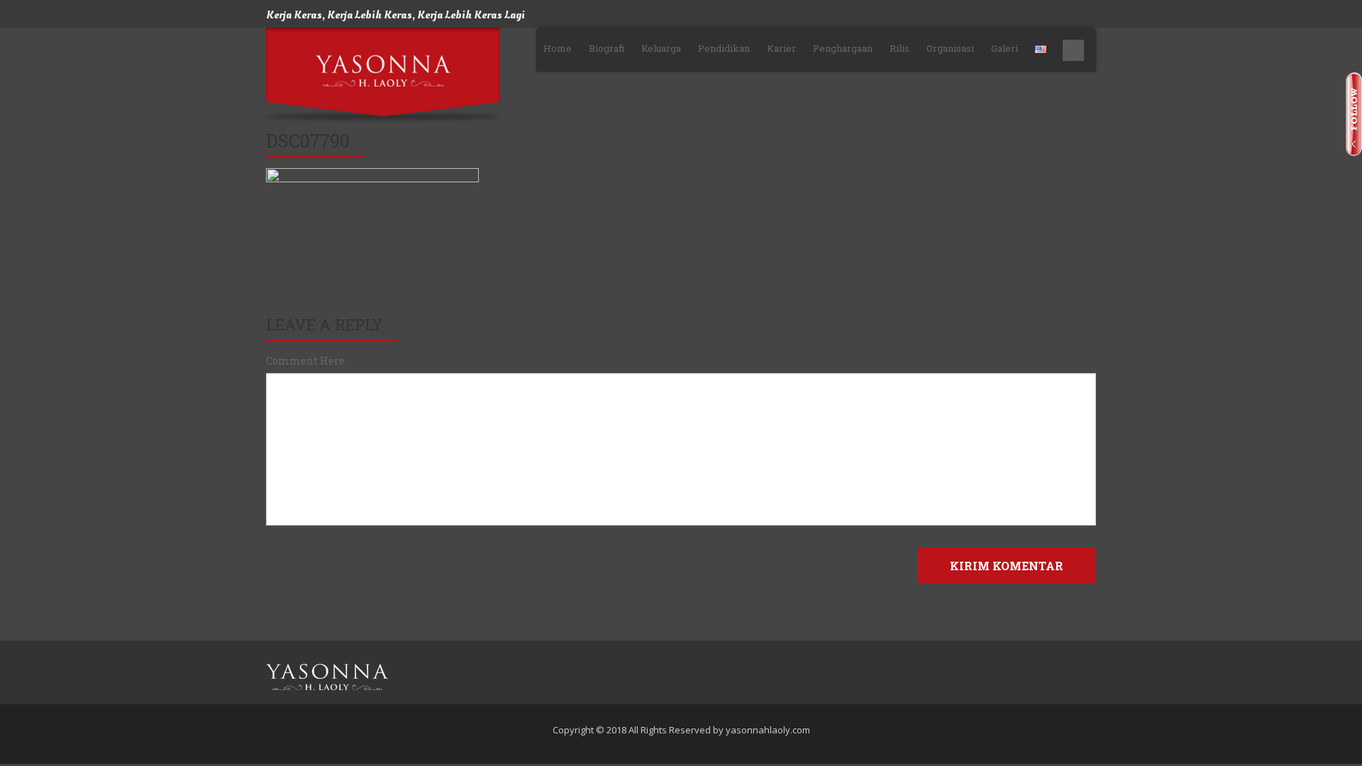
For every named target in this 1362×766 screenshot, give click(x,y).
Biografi (606, 48)
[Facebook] (1049, 677)
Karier (781, 48)
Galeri (1004, 48)
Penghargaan (843, 48)
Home (557, 48)
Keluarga (661, 48)
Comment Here (305, 361)
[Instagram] (1088, 677)
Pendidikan (724, 48)
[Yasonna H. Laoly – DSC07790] (327, 677)
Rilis (899, 48)
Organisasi (950, 48)
